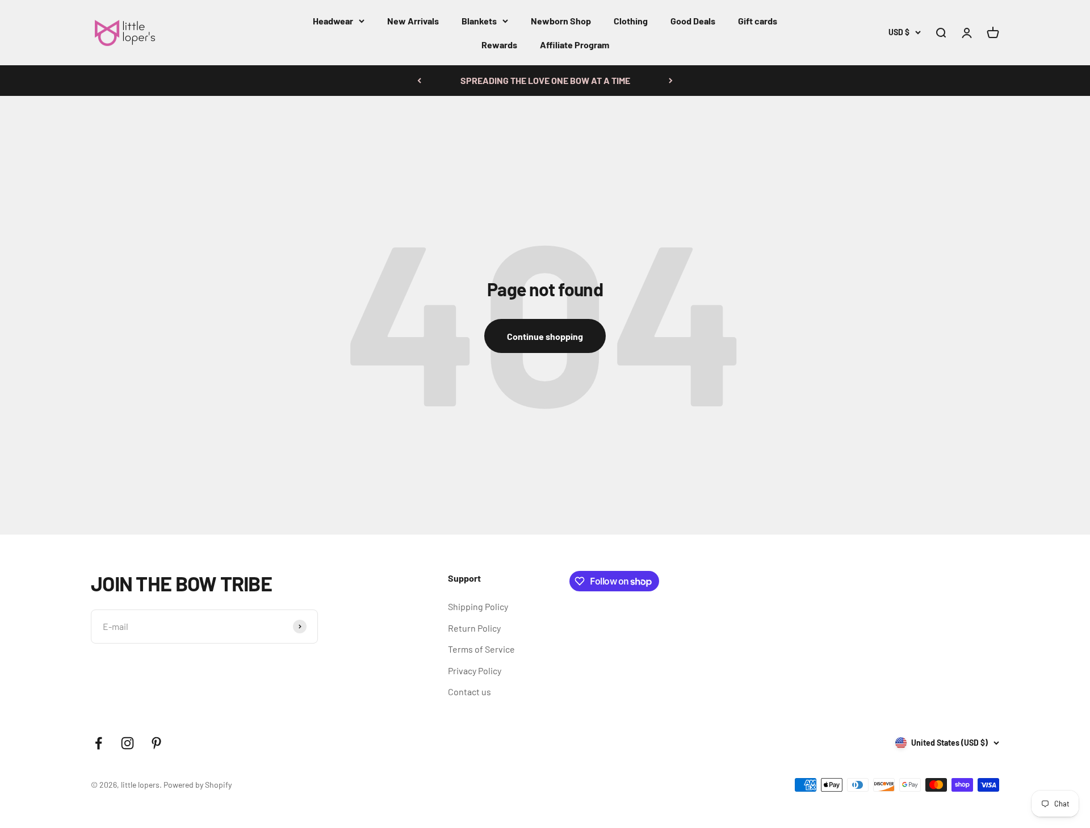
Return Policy (474, 628)
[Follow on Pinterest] (156, 743)
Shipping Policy (478, 606)
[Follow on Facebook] (98, 743)
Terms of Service (481, 649)
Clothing (631, 20)
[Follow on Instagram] (127, 743)
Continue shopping (545, 336)
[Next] (671, 80)
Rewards (499, 44)
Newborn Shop (561, 20)
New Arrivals (413, 20)
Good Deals (692, 20)
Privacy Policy (474, 670)
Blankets (479, 20)
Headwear (333, 20)
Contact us (469, 691)
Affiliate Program (574, 44)
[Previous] (419, 80)
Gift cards (757, 20)
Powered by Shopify (198, 784)
